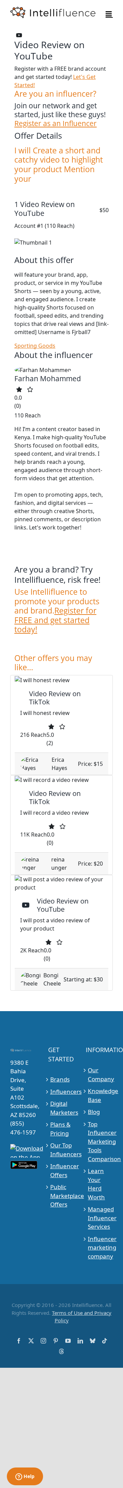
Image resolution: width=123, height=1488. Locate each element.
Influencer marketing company (99, 1247)
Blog (94, 1112)
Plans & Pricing (60, 1128)
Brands (60, 1079)
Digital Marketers (61, 1108)
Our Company (99, 1074)
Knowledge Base (99, 1095)
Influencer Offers (61, 1170)
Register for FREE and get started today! (55, 620)
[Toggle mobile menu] (109, 13)
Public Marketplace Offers (61, 1195)
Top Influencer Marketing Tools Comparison (99, 1141)
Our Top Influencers (61, 1149)
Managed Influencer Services (99, 1217)
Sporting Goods (34, 345)
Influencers (61, 1092)
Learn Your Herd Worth (96, 1184)
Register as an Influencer (55, 123)
